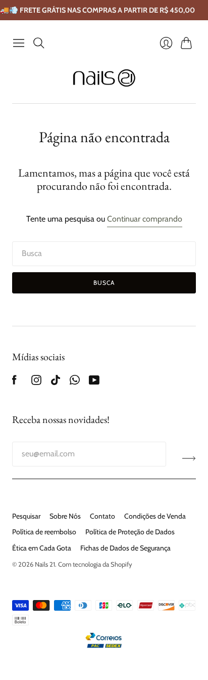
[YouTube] (94, 382)
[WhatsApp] (75, 382)
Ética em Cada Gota (41, 547)
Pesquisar (26, 516)
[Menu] (18, 43)
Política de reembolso (44, 531)
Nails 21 (45, 564)
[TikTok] (55, 382)
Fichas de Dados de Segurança (125, 547)
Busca (104, 282)
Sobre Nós (65, 516)
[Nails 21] (104, 78)
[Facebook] (14, 382)
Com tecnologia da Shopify (95, 564)
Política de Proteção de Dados (130, 531)
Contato (102, 516)
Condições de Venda (155, 516)
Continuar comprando (144, 219)
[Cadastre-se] (189, 458)
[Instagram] (36, 382)
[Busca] (38, 43)
